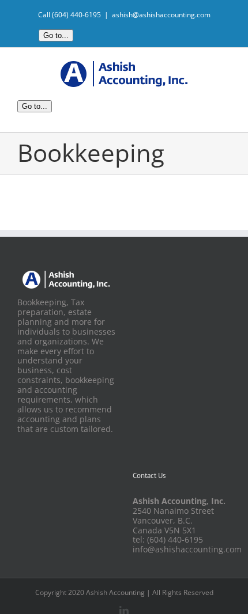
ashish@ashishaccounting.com (161, 15)
